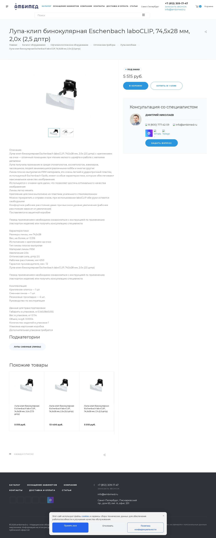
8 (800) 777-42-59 (158, 124)
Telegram (20, 500)
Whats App (43, 500)
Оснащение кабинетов (42, 485)
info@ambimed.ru (175, 9)
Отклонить (107, 525)
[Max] (149, 133)
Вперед (110, 407)
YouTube (28, 500)
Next (80, 132)
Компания (70, 485)
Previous (43, 132)
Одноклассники (35, 500)
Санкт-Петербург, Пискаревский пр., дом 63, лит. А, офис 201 (117, 502)
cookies (85, 516)
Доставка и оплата (42, 490)
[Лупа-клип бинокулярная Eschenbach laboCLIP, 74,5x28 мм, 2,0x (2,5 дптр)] (61, 96)
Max (50, 500)
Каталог (14, 485)
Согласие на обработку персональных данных (183, 525)
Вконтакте (13, 500)
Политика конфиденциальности (145, 527)
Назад (13, 407)
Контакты (15, 490)
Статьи (66, 490)
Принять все (70, 525)
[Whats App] (157, 133)
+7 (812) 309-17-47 (176, 3)
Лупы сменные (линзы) (27, 347)
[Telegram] (166, 133)
